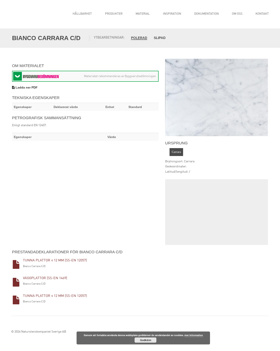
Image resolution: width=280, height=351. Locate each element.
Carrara (176, 152)
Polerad (139, 38)
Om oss (237, 13)
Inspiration (172, 13)
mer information (193, 335)
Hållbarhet (82, 13)
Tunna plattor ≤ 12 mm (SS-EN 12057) (55, 260)
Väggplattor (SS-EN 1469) (45, 278)
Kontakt (262, 13)
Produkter (113, 13)
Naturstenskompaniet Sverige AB (43, 331)
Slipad (160, 37)
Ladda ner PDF (26, 87)
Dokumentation (206, 13)
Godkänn (145, 340)
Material (143, 13)
